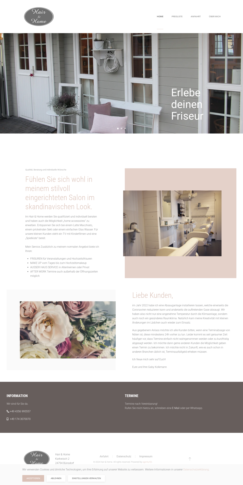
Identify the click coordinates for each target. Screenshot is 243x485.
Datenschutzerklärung (196, 469)
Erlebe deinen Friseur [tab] (118, 128)
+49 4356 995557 (20, 411)
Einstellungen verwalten (86, 478)
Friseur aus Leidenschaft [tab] (125, 128)
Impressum (145, 456)
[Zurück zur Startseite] (38, 16)
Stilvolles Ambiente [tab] (121, 128)
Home (160, 16)
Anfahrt (196, 16)
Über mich (215, 16)
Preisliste (177, 16)
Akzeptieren (33, 478)
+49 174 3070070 (20, 419)
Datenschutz (124, 456)
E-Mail (176, 408)
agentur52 (147, 462)
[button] (190, 458)
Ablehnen (56, 478)
